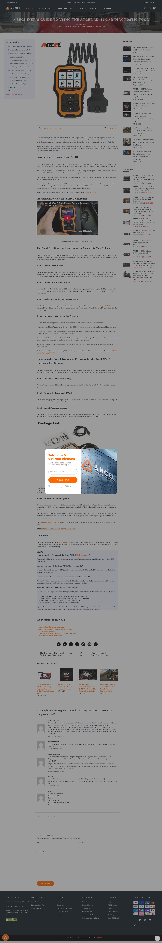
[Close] (114, 451)
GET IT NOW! (63, 480)
